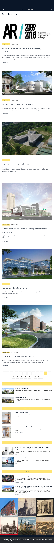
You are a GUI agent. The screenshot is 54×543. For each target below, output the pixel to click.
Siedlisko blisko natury (20, 397)
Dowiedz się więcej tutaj (19, 540)
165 (17, 373)
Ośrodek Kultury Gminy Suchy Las (18, 356)
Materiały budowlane (27, 442)
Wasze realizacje (27, 408)
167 (25, 373)
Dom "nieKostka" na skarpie (21, 388)
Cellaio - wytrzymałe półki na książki (23, 427)
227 (35, 376)
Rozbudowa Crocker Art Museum (18, 104)
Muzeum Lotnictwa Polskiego (16, 164)
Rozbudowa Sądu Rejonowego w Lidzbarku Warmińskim (28, 476)
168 (29, 373)
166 (21, 373)
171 (41, 373)
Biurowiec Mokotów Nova (14, 287)
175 (17, 376)
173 (49, 373)
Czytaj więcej (6, 62)
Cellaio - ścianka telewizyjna (21, 412)
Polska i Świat (5, 44)
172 (45, 373)
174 (13, 376)
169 (33, 373)
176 (21, 376)
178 (29, 376)
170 (37, 373)
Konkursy (27, 471)
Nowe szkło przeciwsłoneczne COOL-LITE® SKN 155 (27, 458)
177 (25, 376)
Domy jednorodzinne (27, 383)
